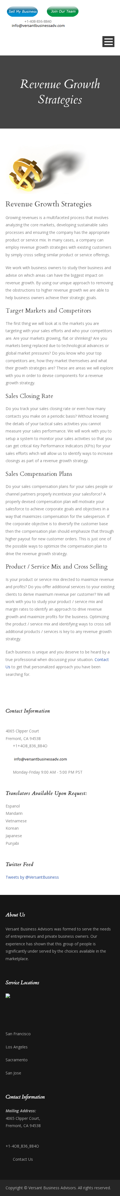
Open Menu (108, 41)
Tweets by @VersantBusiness (32, 877)
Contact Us (23, 1159)
